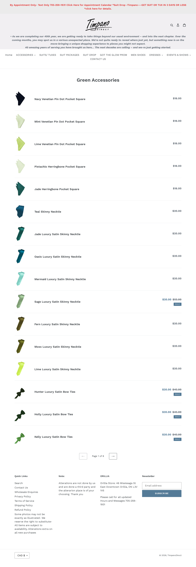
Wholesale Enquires (26, 492)
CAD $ (21, 555)
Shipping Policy (24, 505)
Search (19, 483)
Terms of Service (24, 500)
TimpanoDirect (174, 555)
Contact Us (21, 487)
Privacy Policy (23, 496)
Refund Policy (23, 509)
